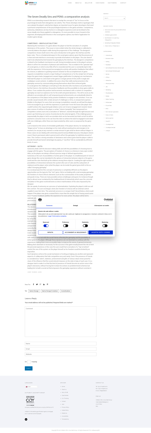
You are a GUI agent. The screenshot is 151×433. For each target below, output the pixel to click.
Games (40, 272)
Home (70, 2)
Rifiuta (50, 232)
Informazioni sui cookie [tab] (101, 205)
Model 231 (64, 413)
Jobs (63, 404)
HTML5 (107, 77)
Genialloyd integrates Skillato (112, 43)
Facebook (34, 272)
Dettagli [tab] (75, 205)
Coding (107, 61)
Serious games (109, 118)
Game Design (34, 291)
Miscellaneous (109, 93)
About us (78, 2)
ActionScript (109, 55)
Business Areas (110, 58)
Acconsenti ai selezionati (75, 232)
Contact (123, 2)
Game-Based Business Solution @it (115, 68)
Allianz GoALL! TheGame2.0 (112, 46)
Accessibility (65, 416)
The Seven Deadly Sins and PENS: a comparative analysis (58, 16)
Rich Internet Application (112, 111)
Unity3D (108, 130)
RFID (107, 108)
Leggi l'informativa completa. (57, 216)
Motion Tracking (110, 99)
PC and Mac (109, 105)
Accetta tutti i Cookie (100, 232)
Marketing (108, 89)
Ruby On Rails (109, 115)
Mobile (107, 96)
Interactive (108, 80)
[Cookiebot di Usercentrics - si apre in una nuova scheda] (105, 199)
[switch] (65, 225)
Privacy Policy (65, 407)
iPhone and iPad (110, 83)
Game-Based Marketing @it (113, 71)
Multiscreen (109, 102)
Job (106, 86)
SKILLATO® (65, 392)
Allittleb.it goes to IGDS (111, 35)
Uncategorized (109, 124)
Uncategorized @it (110, 127)
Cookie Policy (65, 410)
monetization (65, 291)
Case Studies (100, 2)
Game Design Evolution (50, 291)
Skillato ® (88, 2)
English (29, 386)
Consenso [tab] (49, 205)
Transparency (65, 419)
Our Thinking (112, 2)
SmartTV (108, 121)
